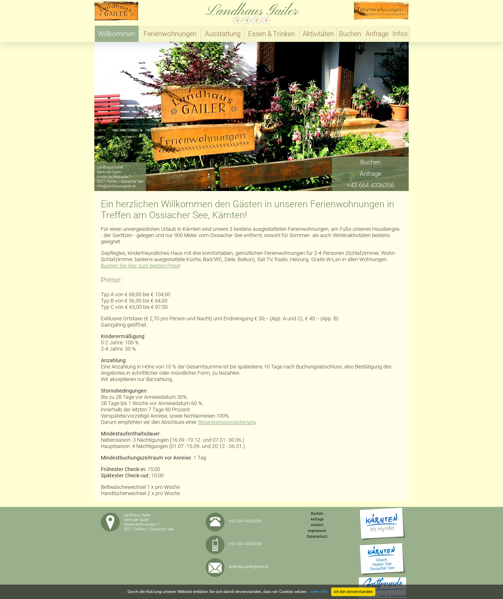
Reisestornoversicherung (227, 422)
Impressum (317, 531)
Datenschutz (317, 536)
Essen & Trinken (271, 34)
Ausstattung (222, 34)
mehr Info (318, 592)
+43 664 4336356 (370, 185)
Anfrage (377, 34)
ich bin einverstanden (353, 592)
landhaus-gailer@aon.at (248, 566)
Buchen (350, 34)
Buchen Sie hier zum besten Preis (140, 265)
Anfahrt (317, 525)
